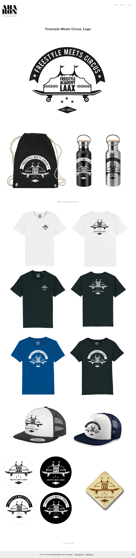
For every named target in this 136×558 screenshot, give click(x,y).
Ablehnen (89, 554)
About (130, 5)
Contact (122, 5)
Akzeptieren (79, 554)
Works (115, 5)
